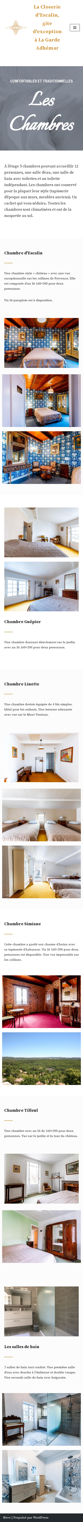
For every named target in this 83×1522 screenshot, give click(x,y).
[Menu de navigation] (75, 27)
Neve (7, 1518)
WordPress (41, 1518)
